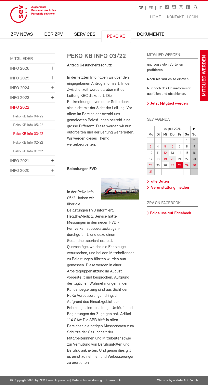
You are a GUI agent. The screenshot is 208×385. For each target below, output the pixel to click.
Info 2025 (19, 78)
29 (186, 165)
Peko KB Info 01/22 (28, 151)
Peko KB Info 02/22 (28, 143)
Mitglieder (21, 59)
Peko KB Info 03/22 (28, 134)
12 (165, 153)
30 (194, 165)
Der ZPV (53, 34)
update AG (180, 380)
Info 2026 (19, 68)
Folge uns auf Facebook (170, 213)
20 (172, 159)
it (160, 8)
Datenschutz (112, 380)
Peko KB (116, 36)
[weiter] (194, 129)
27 (172, 165)
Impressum (62, 380)
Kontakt (175, 17)
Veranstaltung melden (169, 188)
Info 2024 (19, 88)
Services (84, 34)
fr (151, 8)
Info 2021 (19, 161)
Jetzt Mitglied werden (169, 104)
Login (192, 17)
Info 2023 (19, 98)
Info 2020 (19, 171)
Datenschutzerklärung (87, 380)
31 (150, 172)
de (141, 8)
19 (165, 159)
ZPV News (22, 34)
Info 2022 (19, 107)
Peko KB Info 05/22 (28, 125)
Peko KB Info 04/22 (28, 116)
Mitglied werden (204, 75)
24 (151, 165)
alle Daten (159, 182)
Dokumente (151, 34)
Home (155, 17)
